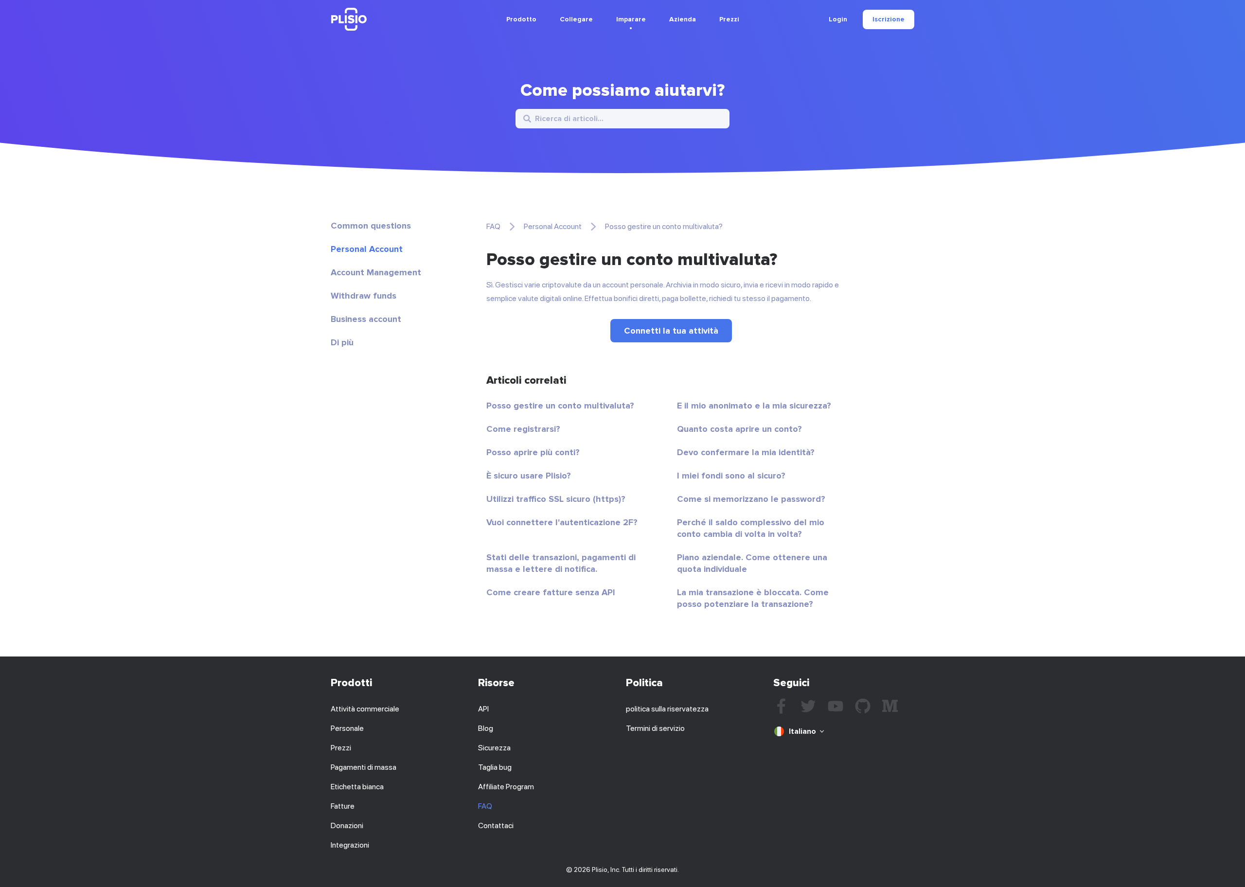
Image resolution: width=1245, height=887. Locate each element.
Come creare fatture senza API (550, 592)
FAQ (493, 226)
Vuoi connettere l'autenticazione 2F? (562, 522)
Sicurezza (494, 747)
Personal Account (367, 249)
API (483, 708)
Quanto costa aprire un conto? (739, 429)
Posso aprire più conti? (533, 452)
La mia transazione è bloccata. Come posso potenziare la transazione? (753, 598)
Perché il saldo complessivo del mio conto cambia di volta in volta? (750, 528)
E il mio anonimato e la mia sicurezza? (754, 405)
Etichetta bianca (357, 786)
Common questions (371, 225)
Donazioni (347, 825)
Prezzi (729, 19)
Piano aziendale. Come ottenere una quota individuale (752, 563)
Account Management (376, 272)
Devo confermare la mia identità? (746, 452)
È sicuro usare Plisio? (528, 475)
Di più (342, 342)
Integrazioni (350, 845)
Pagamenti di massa (363, 767)
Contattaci (496, 825)
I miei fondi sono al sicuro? (731, 475)
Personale (347, 728)
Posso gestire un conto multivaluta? (560, 405)
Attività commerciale (365, 708)
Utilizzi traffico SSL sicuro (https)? (555, 499)
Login (838, 19)
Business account (366, 319)
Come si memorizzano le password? (751, 499)
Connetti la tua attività (671, 330)
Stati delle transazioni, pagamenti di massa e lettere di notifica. (561, 563)
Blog (485, 728)
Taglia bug (495, 767)
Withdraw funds (363, 295)
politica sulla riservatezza (667, 708)
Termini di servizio (655, 728)
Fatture (343, 806)
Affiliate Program (506, 786)
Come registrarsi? (523, 429)
